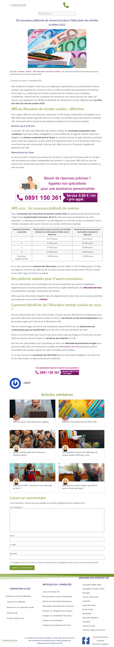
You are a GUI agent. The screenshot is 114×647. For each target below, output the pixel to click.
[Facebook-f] (86, 640)
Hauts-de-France (89, 605)
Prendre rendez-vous (15, 618)
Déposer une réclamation (52, 620)
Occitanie (86, 621)
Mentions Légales (100, 644)
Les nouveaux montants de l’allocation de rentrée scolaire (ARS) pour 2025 (79, 454)
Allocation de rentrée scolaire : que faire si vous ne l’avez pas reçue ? (80, 487)
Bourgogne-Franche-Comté (93, 588)
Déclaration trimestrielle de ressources (58, 606)
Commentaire (16, 507)
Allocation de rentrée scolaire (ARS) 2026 (79, 422)
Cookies (100, 640)
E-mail (13, 545)
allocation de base (92, 287)
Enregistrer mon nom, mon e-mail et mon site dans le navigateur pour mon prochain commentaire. (55, 563)
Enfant (28, 71)
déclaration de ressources (72, 346)
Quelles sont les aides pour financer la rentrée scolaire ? (29, 454)
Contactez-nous (100, 637)
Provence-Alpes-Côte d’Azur (94, 630)
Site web (13, 554)
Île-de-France (88, 609)
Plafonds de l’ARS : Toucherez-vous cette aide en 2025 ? (32, 487)
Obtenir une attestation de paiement (57, 601)
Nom (12, 536)
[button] (105, 5)
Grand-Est (87, 601)
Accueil (13, 71)
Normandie (87, 613)
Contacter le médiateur (16, 601)
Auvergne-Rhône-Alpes (92, 584)
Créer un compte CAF (51, 591)
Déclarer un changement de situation (57, 610)
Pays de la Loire (89, 625)
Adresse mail (12, 612)
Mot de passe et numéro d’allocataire (57, 596)
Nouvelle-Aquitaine (90, 617)
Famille (21, 71)
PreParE (43, 299)
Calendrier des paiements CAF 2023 (56, 625)
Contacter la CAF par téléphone (18, 596)
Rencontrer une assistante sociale (20, 607)
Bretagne (86, 592)
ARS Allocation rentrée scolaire (46, 71)
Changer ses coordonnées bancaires (56, 615)
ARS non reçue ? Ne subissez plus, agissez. (31, 422)
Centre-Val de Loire (90, 597)
